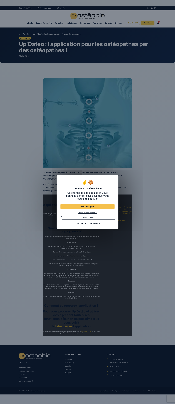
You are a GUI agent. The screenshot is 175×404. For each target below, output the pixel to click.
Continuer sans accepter (87, 213)
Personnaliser (88, 218)
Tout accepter (87, 206)
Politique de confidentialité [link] (87, 223)
